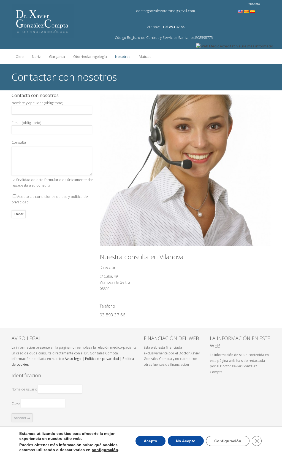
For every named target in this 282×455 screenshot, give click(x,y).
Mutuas (145, 56)
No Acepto (186, 441)
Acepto (150, 441)
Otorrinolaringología (88, 55)
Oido (18, 55)
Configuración (227, 441)
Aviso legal (73, 358)
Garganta (55, 55)
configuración (105, 450)
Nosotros (121, 55)
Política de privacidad (102, 358)
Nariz (34, 55)
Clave (16, 403)
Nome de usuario (24, 389)
